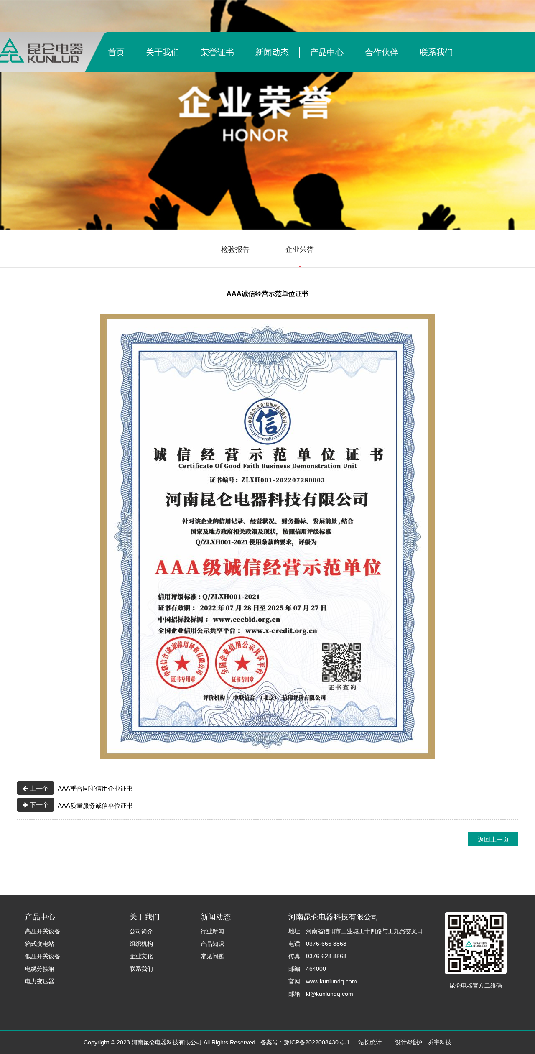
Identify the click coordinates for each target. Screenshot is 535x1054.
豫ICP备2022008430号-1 (317, 1042)
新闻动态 (272, 52)
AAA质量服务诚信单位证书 (80, 804)
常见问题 (212, 956)
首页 (116, 52)
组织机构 (141, 943)
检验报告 (235, 249)
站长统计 (370, 1042)
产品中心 (327, 52)
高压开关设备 (42, 931)
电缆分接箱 (39, 968)
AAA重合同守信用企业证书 (80, 787)
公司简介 (141, 931)
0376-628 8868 (326, 956)
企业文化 (141, 956)
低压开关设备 (42, 956)
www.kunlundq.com (331, 981)
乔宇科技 (439, 1042)
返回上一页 (493, 839)
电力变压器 (39, 981)
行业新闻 (212, 931)
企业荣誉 (299, 249)
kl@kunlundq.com (329, 994)
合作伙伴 (381, 52)
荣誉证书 (217, 52)
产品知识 (212, 943)
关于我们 (162, 52)
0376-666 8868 (326, 943)
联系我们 (436, 52)
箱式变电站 (39, 943)
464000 (316, 968)
